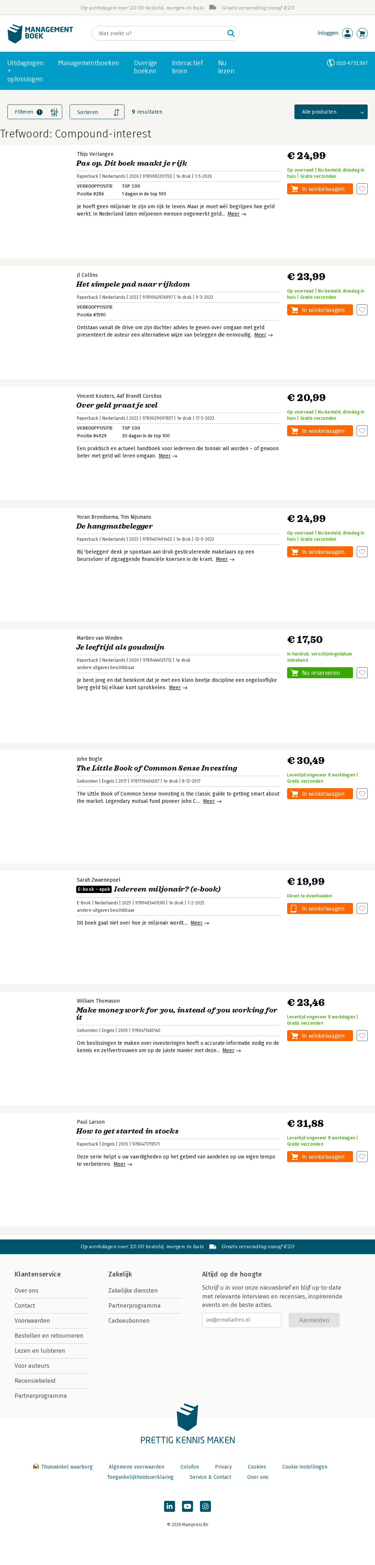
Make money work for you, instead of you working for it (176, 1014)
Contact (25, 1305)
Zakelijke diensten (133, 1290)
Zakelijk (120, 1274)
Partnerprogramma (41, 1395)
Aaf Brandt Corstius (139, 396)
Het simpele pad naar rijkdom (133, 284)
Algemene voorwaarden (136, 1467)
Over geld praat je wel (117, 405)
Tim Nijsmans (135, 517)
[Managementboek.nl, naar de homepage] (40, 41)
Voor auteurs (32, 1365)
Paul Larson (91, 1122)
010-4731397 (352, 63)
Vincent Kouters (95, 396)
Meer (234, 214)
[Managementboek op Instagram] (205, 1506)
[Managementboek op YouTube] (187, 1506)
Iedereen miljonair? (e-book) (149, 889)
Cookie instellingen (304, 1467)
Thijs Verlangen (95, 154)
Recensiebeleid (35, 1380)
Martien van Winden (99, 638)
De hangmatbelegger (114, 526)
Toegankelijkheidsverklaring (140, 1477)
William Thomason (98, 1001)
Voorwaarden (32, 1320)
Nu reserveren (321, 672)
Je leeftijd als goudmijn (120, 647)
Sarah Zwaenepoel (98, 880)
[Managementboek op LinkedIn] (169, 1506)
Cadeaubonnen (129, 1320)
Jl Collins (87, 275)
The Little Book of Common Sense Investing (156, 768)
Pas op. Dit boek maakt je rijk (131, 163)
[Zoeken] (231, 33)
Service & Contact (210, 1477)
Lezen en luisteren (40, 1350)
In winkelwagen (323, 188)
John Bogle (90, 759)
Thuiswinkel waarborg (67, 1467)
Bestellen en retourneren (49, 1335)
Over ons (26, 1290)
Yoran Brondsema (97, 517)
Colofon (190, 1467)
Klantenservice (38, 1274)
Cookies (257, 1467)
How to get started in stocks (127, 1131)
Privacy (223, 1467)
